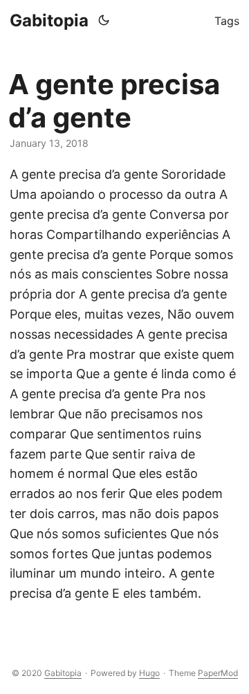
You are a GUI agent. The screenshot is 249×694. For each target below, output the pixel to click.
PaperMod (218, 673)
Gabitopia (49, 20)
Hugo (149, 673)
